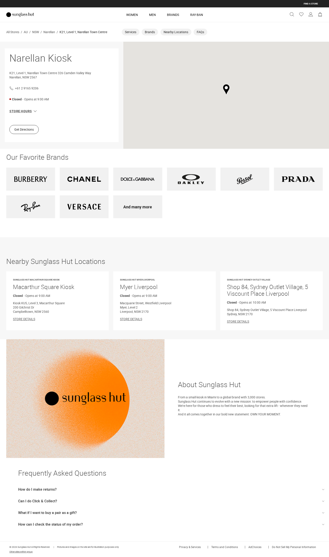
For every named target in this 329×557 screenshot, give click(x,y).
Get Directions (24, 129)
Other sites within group (21, 551)
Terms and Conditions (224, 547)
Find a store (311, 3)
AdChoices (254, 547)
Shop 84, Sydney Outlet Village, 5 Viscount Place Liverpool (267, 288)
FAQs (200, 32)
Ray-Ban (196, 15)
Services (130, 32)
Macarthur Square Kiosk (43, 284)
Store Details (24, 319)
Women (132, 15)
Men (152, 15)
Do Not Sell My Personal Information (294, 547)
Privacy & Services (190, 547)
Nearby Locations (176, 32)
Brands (173, 15)
